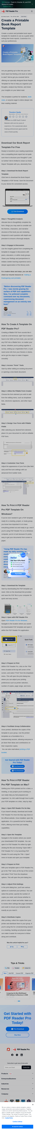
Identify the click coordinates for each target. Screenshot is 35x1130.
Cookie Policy (9, 1118)
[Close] (33, 1105)
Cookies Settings (17, 1121)
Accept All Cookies (17, 1126)
